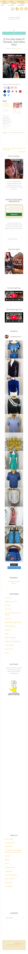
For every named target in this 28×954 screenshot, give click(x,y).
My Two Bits (21, 132)
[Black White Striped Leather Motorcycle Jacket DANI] (14, 405)
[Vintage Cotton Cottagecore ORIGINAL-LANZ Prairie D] (14, 460)
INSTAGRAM (21, 5)
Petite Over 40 (8, 846)
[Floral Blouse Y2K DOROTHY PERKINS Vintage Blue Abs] (14, 349)
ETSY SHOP (11, 5)
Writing (7, 652)
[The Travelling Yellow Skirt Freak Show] (13, 695)
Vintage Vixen (8, 871)
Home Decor (8, 609)
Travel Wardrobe (9, 645)
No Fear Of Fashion (10, 878)
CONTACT (5, 3)
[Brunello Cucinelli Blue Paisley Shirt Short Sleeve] (14, 479)
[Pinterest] (21, 8)
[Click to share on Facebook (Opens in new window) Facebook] (8, 91)
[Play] (7, 299)
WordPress (18, 944)
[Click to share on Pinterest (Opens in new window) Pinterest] (20, 91)
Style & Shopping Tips (11, 637)
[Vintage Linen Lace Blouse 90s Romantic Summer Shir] (14, 497)
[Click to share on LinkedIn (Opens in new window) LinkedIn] (5, 95)
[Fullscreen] (21, 299)
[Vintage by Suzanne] (14, 273)
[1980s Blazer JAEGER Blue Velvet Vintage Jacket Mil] (14, 386)
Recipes (7, 633)
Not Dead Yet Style (10, 842)
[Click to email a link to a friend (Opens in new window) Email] (16, 91)
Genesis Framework (11, 944)
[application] (14, 296)
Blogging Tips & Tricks (11, 601)
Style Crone (8, 856)
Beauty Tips (8, 597)
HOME (4, 1)
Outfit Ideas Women (10, 626)
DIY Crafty (7, 605)
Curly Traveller (8, 882)
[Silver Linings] (8, 122)
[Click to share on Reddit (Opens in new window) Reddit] (8, 95)
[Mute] (19, 299)
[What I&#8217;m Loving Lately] (17, 105)
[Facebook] (17, 8)
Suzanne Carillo (14, 18)
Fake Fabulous (8, 886)
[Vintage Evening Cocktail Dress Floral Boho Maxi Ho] (14, 516)
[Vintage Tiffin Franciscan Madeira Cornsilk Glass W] (14, 442)
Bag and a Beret (9, 839)
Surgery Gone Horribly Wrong (13, 641)
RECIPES (14, 3)
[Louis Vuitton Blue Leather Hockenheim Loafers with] (14, 534)
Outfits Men (8, 630)
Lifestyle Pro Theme (18, 943)
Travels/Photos (9, 649)
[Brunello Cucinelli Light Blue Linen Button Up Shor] (14, 423)
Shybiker (7, 859)
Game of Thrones (10, 132)
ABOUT (11, 1)
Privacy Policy (20, 1)
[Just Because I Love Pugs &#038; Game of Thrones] (8, 107)
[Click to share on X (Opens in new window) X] (5, 91)
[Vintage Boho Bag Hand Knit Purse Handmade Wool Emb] (14, 553)
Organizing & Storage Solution (13, 622)
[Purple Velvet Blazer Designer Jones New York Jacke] (14, 368)
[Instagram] (13, 8)
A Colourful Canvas (10, 867)
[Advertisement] (16, 139)
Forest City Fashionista (11, 875)
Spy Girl (7, 863)
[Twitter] (26, 8)
